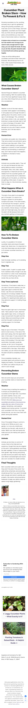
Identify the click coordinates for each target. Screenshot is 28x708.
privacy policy (15, 704)
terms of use (20, 702)
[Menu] (3, 3)
